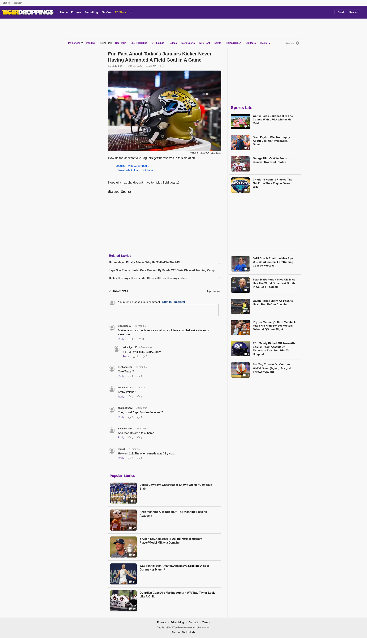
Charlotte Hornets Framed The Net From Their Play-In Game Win (272, 183)
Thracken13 (124, 387)
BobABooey (124, 326)
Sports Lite (241, 107)
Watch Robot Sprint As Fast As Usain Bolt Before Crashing (273, 302)
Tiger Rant (120, 43)
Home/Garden (233, 43)
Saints (217, 43)
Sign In (6, 3)
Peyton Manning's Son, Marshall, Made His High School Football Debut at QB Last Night (274, 325)
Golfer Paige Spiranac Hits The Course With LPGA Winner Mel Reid (273, 119)
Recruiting (91, 12)
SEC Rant (204, 43)
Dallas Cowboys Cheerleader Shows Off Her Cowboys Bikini (176, 486)
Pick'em (106, 12)
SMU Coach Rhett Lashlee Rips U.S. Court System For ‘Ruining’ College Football (273, 262)
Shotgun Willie (125, 428)
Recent (216, 291)
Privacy (161, 622)
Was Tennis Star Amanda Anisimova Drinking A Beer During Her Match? (174, 567)
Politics (173, 43)
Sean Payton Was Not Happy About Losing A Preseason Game (271, 141)
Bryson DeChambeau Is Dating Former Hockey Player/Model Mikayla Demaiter (171, 540)
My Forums (74, 43)
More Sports (188, 43)
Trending (90, 43)
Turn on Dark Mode (183, 632)
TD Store (120, 12)
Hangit (121, 449)
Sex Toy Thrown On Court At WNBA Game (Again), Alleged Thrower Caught (272, 368)
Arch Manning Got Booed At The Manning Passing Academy (173, 513)
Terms (206, 622)
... (132, 11)
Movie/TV (265, 43)
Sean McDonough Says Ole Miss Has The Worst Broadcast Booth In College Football (274, 283)
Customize (290, 43)
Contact (193, 622)
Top (209, 291)
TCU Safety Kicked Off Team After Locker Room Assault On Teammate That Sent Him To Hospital (274, 349)
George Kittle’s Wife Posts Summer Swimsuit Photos (270, 160)
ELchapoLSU (125, 367)
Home (64, 12)
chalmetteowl (125, 408)
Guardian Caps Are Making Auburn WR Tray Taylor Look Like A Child (177, 594)
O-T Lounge (158, 43)
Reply (121, 339)
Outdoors (251, 43)
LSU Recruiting (139, 43)
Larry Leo (117, 65)
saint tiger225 (130, 347)
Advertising (177, 622)
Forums (76, 12)
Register (17, 3)
